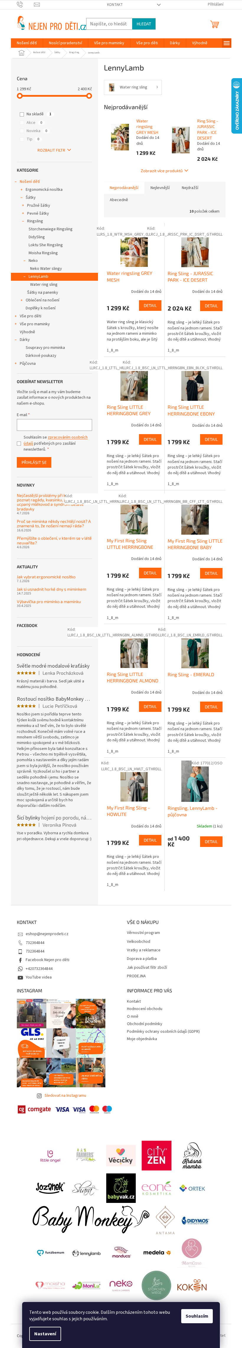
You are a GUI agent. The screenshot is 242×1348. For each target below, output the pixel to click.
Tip (33, 139)
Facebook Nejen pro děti (47, 960)
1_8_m (112, 350)
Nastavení (45, 1334)
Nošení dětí (30, 182)
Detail (150, 305)
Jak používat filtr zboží (147, 968)
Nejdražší (190, 188)
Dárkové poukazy (41, 356)
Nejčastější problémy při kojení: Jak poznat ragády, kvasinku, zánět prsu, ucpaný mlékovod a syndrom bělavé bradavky (51, 502)
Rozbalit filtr (51, 150)
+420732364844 (39, 969)
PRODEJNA (136, 976)
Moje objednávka (142, 1039)
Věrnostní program (143, 933)
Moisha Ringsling (43, 253)
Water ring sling (44, 285)
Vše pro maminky (35, 324)
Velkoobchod (138, 942)
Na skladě (39, 114)
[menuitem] (27, 43)
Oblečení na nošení (42, 300)
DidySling (37, 237)
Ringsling (35, 221)
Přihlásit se (34, 462)
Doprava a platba (142, 959)
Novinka (37, 131)
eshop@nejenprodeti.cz (47, 934)
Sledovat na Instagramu (65, 1096)
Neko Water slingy (46, 269)
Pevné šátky (38, 213)
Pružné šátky (38, 205)
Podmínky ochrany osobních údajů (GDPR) (163, 1032)
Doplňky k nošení (40, 308)
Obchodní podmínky (144, 1024)
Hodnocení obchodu (144, 1009)
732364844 (35, 943)
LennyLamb (38, 277)
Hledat (144, 23)
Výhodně (27, 332)
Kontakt (115, 4)
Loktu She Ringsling (46, 245)
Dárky (25, 340)
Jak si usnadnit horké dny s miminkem (51, 589)
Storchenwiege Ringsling (51, 229)
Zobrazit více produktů (162, 170)
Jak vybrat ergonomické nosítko (46, 576)
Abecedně (119, 200)
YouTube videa (39, 977)
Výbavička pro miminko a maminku (49, 601)
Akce (34, 123)
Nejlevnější (160, 188)
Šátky (31, 198)
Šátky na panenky (42, 292)
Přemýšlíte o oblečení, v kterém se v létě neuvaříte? (54, 540)
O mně (132, 1016)
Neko (33, 261)
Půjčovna (28, 364)
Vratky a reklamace (144, 950)
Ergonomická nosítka (44, 190)
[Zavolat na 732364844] (25, 4)
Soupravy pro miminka (45, 348)
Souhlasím (197, 1316)
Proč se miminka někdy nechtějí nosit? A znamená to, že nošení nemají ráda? (54, 523)
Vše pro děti (30, 316)
